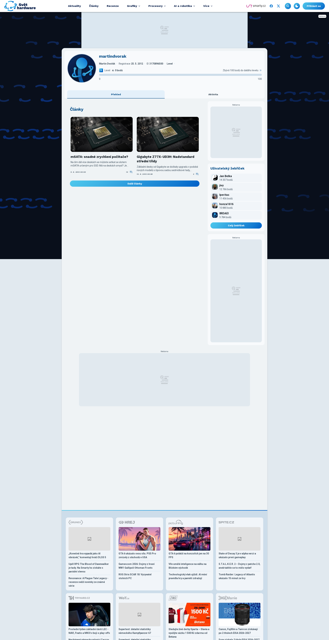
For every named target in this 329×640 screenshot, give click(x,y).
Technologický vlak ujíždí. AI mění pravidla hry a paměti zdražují (188, 576)
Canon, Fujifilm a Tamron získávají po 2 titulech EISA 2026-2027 (238, 631)
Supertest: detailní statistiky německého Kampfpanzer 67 (135, 631)
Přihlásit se (314, 6)
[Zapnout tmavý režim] (297, 6)
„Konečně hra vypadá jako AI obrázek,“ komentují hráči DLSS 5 (87, 555)
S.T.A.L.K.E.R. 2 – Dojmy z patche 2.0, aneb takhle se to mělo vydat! (239, 566)
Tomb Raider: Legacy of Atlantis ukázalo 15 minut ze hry (237, 576)
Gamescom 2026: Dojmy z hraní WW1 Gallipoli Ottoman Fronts (137, 566)
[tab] (116, 94)
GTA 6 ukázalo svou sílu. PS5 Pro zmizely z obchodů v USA (137, 555)
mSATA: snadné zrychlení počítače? (99, 157)
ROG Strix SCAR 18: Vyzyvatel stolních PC (135, 576)
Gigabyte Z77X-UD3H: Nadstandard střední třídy (165, 159)
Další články (134, 183)
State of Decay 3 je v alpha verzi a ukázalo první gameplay (237, 555)
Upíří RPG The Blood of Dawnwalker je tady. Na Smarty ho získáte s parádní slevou (89, 568)
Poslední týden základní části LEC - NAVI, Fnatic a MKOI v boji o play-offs (89, 631)
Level (107, 70)
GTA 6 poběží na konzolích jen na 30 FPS (189, 555)
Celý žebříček (236, 225)
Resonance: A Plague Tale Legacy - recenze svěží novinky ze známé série (88, 582)
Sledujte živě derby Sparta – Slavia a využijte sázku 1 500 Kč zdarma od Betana (189, 633)
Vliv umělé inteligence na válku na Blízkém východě (187, 566)
